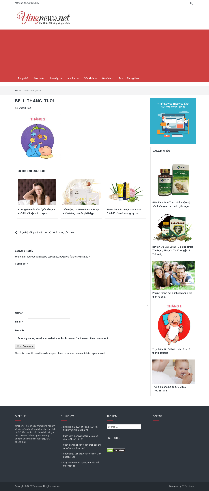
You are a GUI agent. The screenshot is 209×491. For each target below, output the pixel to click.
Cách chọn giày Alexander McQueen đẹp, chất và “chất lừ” (80, 437)
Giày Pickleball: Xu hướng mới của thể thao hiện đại (81, 464)
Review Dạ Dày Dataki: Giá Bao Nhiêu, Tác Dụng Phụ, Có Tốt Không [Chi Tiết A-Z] (173, 250)
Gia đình (106, 78)
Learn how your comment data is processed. (81, 353)
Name (19, 312)
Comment (21, 263)
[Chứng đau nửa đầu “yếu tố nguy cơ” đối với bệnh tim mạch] (37, 191)
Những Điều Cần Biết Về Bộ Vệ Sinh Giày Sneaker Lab (82, 455)
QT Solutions (188, 486)
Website (19, 330)
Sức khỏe (89, 78)
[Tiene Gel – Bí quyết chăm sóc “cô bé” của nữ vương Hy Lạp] (126, 191)
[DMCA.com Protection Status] (116, 450)
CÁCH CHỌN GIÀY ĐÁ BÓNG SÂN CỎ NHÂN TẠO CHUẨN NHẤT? (80, 429)
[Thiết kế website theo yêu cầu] (173, 118)
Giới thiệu (39, 78)
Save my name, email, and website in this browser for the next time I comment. (63, 338)
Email (19, 321)
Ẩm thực (71, 78)
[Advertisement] (104, 52)
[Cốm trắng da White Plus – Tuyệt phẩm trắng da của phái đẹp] (81, 191)
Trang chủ (23, 78)
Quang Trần (25, 107)
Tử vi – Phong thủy (129, 78)
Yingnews (37, 486)
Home (18, 90)
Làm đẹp (54, 78)
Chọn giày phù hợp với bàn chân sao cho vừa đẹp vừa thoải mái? (82, 446)
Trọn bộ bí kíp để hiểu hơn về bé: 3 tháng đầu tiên (47, 232)
